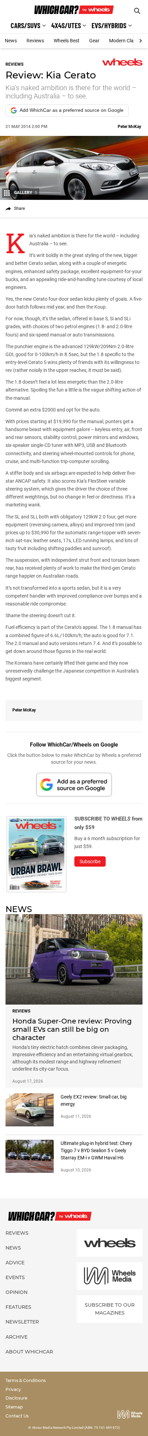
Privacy (13, 1389)
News (11, 40)
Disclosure (16, 1398)
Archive (17, 1337)
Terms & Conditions (26, 1380)
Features (18, 1307)
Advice (15, 1263)
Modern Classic (125, 40)
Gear (94, 40)
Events (15, 1277)
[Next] (140, 41)
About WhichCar (29, 1352)
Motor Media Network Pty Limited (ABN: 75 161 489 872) (76, 1427)
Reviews (35, 40)
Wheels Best (67, 40)
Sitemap (14, 1407)
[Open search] (137, 11)
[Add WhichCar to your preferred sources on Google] (74, 784)
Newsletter (22, 1322)
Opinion (17, 1292)
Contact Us (17, 1415)
